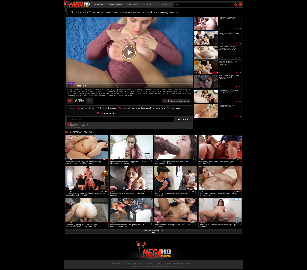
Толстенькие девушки (157, 108)
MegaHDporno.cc (76, 4)
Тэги (164, 5)
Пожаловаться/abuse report (184, 263)
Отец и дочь (145, 108)
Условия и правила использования (157, 263)
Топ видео (99, 5)
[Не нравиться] (89, 101)
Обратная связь (118, 263)
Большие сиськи (134, 108)
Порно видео (115, 5)
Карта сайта (131, 263)
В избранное (240, 4)
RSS (140, 263)
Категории (132, 5)
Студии (148, 5)
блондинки (112, 113)
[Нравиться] (70, 101)
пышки (105, 113)
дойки (178, 108)
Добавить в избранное (178, 101)
